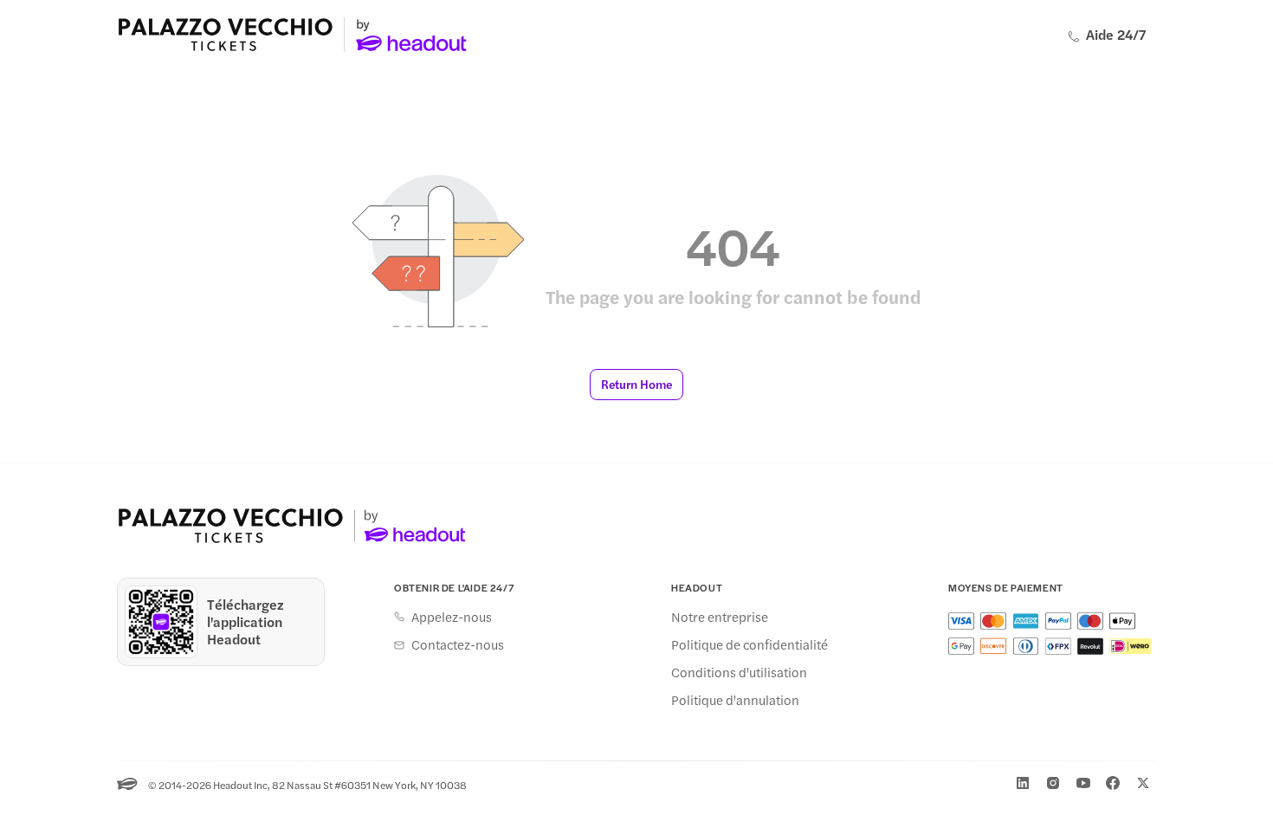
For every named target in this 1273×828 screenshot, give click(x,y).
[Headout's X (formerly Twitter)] (1143, 783)
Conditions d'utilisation (739, 672)
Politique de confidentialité (749, 644)
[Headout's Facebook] (1113, 783)
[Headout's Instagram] (1053, 783)
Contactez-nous (457, 644)
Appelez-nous (451, 616)
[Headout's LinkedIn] (1023, 783)
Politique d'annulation (735, 699)
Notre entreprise (719, 616)
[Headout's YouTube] (1083, 783)
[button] (636, 384)
